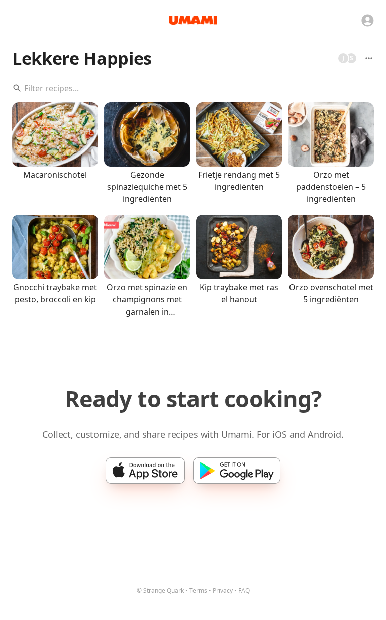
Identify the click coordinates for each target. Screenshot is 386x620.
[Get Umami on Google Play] (236, 470)
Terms (198, 590)
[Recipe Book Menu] (368, 58)
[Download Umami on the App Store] (145, 470)
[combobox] (193, 88)
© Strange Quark (160, 590)
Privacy (223, 590)
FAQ (244, 590)
